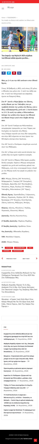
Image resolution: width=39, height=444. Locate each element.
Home (3, 17)
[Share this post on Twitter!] (9, 73)
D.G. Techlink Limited (26, 438)
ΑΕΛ (30, 248)
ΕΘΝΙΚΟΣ (6, 251)
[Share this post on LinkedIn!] (19, 73)
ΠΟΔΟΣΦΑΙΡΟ (11, 17)
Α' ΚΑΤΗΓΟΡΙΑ (20, 248)
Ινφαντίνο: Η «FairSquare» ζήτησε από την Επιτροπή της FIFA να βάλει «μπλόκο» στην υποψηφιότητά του (18, 378)
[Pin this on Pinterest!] (14, 73)
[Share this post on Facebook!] (4, 73)
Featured (9, 248)
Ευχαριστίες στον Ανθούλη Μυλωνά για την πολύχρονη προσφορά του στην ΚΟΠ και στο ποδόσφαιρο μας (18, 275)
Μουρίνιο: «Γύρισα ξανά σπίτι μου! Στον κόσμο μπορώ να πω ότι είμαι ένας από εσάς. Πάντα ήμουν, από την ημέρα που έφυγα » (19, 358)
